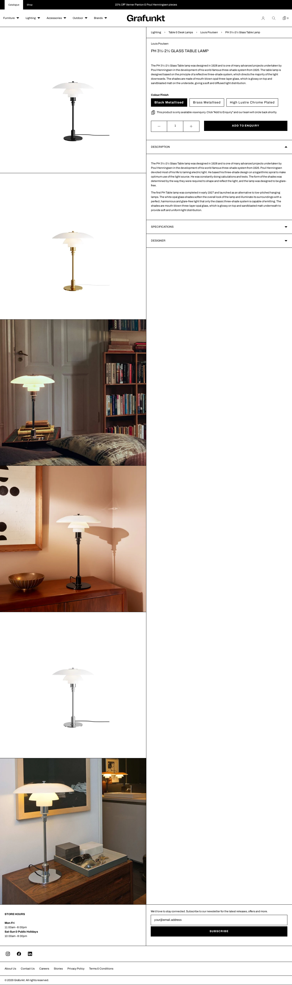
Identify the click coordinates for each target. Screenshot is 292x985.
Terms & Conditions (101, 968)
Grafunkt (19, 980)
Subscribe (219, 931)
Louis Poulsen (209, 32)
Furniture (9, 18)
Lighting (31, 18)
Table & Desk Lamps (181, 32)
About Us (10, 968)
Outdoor (78, 18)
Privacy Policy (75, 968)
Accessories (54, 18)
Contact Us (28, 968)
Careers (44, 968)
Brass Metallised (207, 102)
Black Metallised (169, 102)
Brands (98, 18)
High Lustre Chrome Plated (252, 102)
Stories (58, 968)
